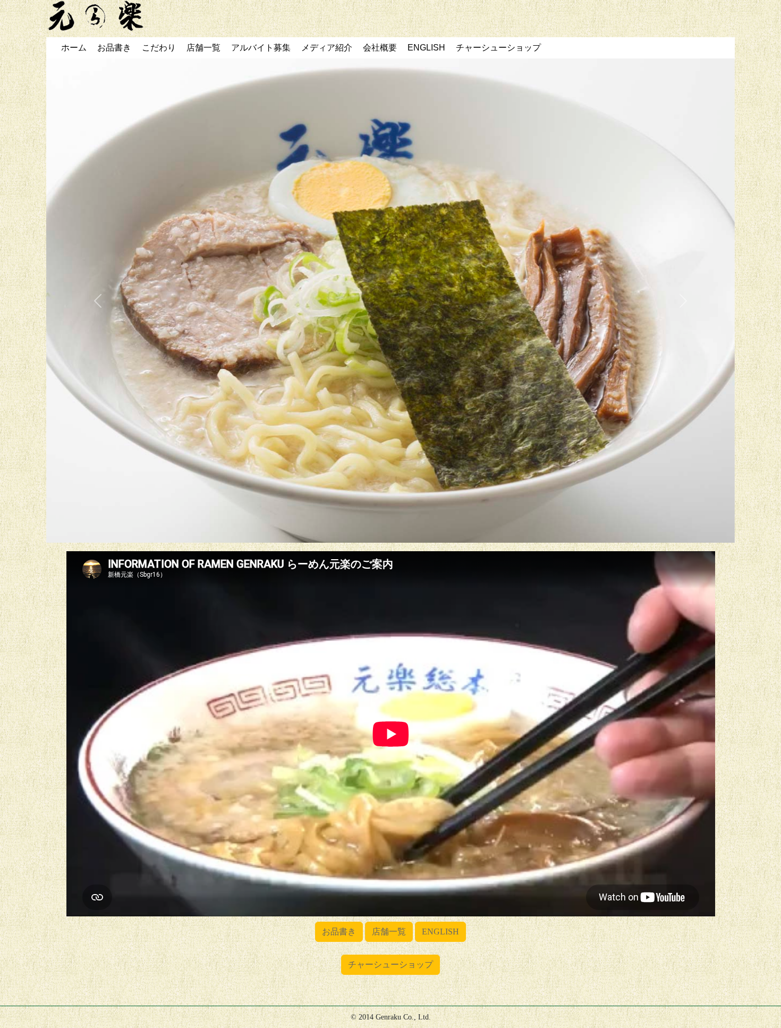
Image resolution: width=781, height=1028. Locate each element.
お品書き (339, 931)
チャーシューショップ (390, 964)
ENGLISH (440, 931)
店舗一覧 (389, 931)
